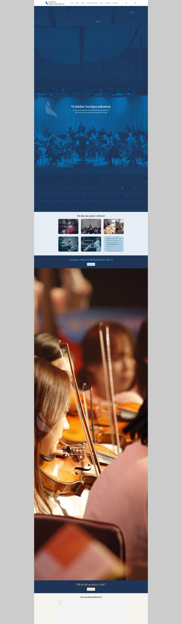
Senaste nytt (114, 226)
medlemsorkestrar (93, 226)
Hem (72, 3)
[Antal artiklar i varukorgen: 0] (135, 3)
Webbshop (113, 244)
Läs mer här (91, 264)
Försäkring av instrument (68, 244)
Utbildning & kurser (91, 244)
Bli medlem (68, 226)
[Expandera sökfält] (126, 3)
